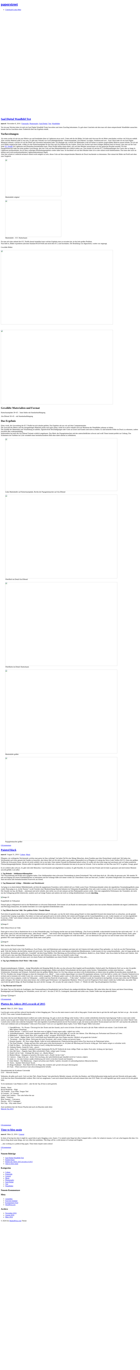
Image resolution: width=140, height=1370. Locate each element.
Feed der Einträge (11, 1201)
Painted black (8, 849)
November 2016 (11, 1213)
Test (49, 124)
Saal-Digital (43, 124)
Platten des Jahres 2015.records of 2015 (23, 1003)
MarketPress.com (15, 1221)
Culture (22, 854)
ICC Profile (9, 146)
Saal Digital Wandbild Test (16, 119)
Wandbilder (56, 124)
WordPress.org (10, 1205)
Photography (34, 124)
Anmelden (8, 1199)
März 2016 (9, 1217)
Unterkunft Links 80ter (13, 10)
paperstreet (9, 4)
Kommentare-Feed (11, 1203)
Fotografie (25, 124)
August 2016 (9, 1215)
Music (28, 854)
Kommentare (6, 845)
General (21, 1134)
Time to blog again (11, 1129)
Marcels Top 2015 (7, 1109)
